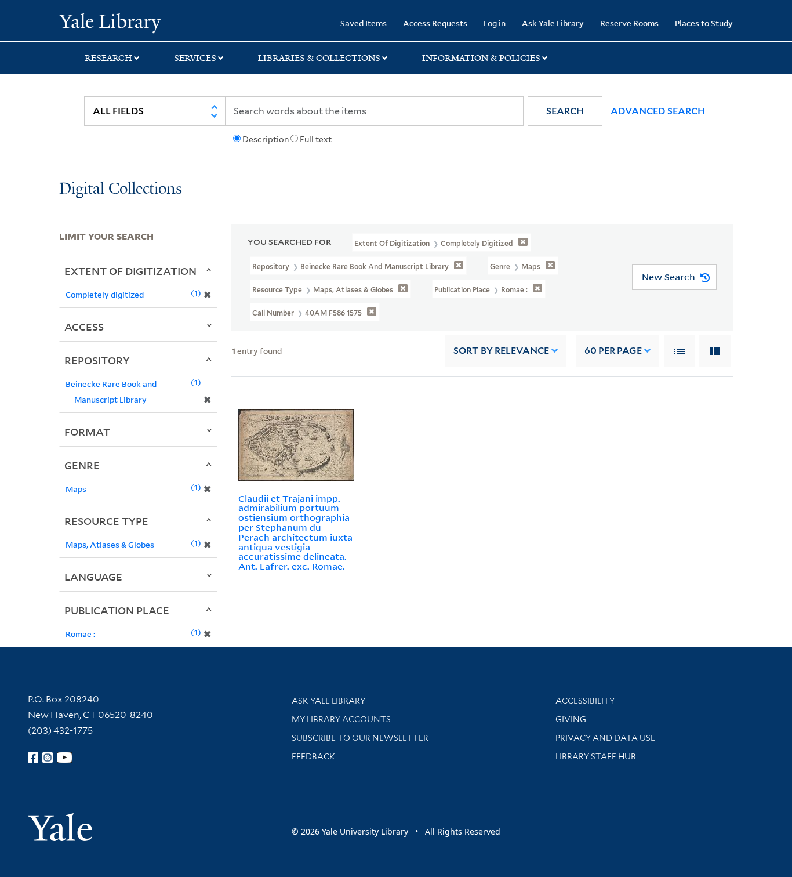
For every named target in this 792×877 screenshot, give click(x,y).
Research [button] (108, 58)
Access (84, 327)
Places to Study (704, 22)
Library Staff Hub (595, 756)
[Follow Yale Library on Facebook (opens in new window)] (33, 757)
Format (87, 431)
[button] (565, 111)
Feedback (313, 756)
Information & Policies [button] (481, 58)
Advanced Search (658, 111)
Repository (97, 360)
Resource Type (106, 521)
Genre (82, 465)
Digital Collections (120, 189)
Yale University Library (109, 22)
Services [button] (195, 58)
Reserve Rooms (629, 22)
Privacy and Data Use (605, 737)
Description (265, 139)
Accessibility (585, 700)
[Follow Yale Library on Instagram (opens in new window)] (47, 757)
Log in (495, 22)
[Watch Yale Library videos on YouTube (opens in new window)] (64, 757)
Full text (316, 139)
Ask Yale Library (553, 22)
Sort (501, 350)
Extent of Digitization (130, 271)
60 (613, 350)
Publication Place (116, 610)
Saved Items (363, 22)
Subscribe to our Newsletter (360, 737)
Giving (570, 719)
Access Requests (435, 22)
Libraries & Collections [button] (319, 58)
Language (93, 577)
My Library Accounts (341, 719)
